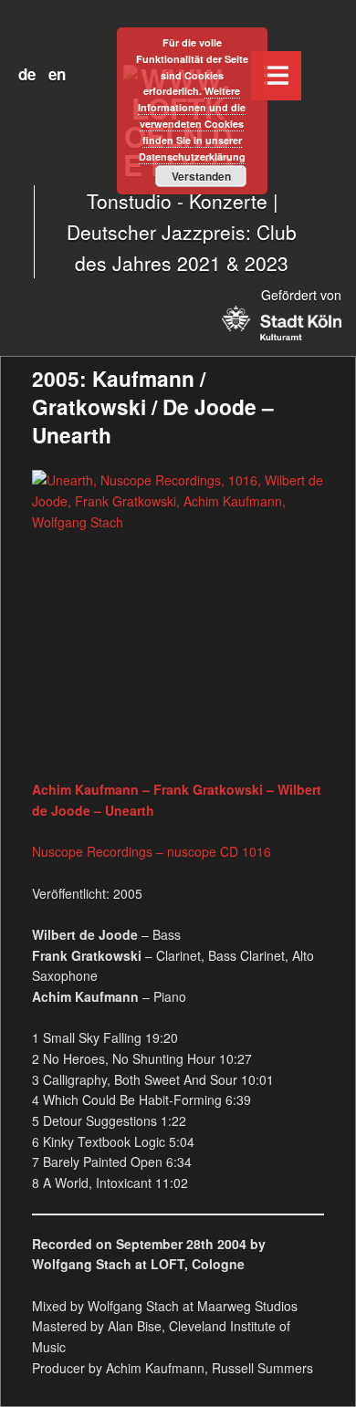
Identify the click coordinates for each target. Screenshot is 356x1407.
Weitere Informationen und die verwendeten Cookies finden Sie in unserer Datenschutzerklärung (192, 123)
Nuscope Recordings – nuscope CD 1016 (151, 851)
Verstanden (201, 176)
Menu (275, 75)
